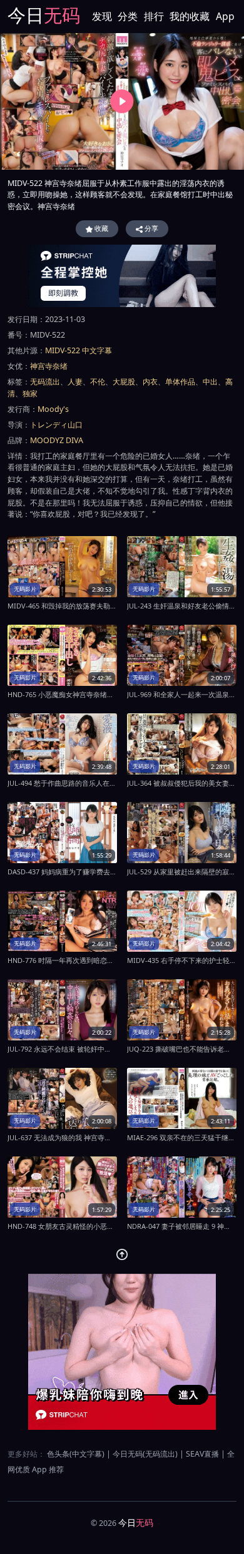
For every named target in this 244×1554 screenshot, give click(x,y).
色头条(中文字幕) (75, 1454)
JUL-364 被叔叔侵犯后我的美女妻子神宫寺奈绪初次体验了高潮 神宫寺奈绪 (181, 783)
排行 (154, 16)
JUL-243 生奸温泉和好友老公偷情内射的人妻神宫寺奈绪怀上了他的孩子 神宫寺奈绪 (181, 605)
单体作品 (180, 381)
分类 (128, 16)
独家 (30, 393)
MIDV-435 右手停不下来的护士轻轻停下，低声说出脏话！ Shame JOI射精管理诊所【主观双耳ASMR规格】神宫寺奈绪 (181, 960)
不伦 (97, 381)
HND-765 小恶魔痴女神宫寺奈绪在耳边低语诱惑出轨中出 (62, 694)
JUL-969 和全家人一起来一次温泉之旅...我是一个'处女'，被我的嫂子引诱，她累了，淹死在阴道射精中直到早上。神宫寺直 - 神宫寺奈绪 (181, 694)
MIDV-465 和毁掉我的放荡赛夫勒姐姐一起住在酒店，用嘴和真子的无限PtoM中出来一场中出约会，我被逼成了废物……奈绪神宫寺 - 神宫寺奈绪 (62, 605)
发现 (102, 16)
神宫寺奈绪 (49, 366)
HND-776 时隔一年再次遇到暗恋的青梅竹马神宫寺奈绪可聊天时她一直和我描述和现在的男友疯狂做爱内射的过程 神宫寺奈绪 (62, 960)
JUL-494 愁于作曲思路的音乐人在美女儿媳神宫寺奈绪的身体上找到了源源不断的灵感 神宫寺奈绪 (62, 783)
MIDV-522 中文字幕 (78, 350)
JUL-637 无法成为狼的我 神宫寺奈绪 (62, 1137)
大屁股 (124, 381)
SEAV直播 (202, 1454)
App (225, 16)
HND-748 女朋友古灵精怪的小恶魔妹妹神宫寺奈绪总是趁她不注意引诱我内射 (62, 1226)
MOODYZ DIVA (56, 440)
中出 (210, 381)
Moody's (53, 409)
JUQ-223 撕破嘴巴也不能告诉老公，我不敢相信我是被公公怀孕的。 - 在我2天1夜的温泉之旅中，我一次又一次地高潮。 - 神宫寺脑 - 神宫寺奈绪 (181, 1048)
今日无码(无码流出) (145, 1454)
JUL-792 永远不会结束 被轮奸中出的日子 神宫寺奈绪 (62, 1048)
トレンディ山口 (56, 424)
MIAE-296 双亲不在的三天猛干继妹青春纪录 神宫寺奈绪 (181, 1137)
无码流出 (45, 381)
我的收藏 (190, 16)
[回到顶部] (122, 1255)
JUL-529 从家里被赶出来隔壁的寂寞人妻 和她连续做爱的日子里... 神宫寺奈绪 (181, 871)
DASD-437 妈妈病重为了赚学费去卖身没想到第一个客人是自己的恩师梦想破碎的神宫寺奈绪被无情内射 (62, 871)
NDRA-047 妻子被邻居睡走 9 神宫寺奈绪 (181, 1226)
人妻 (75, 381)
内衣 (150, 381)
